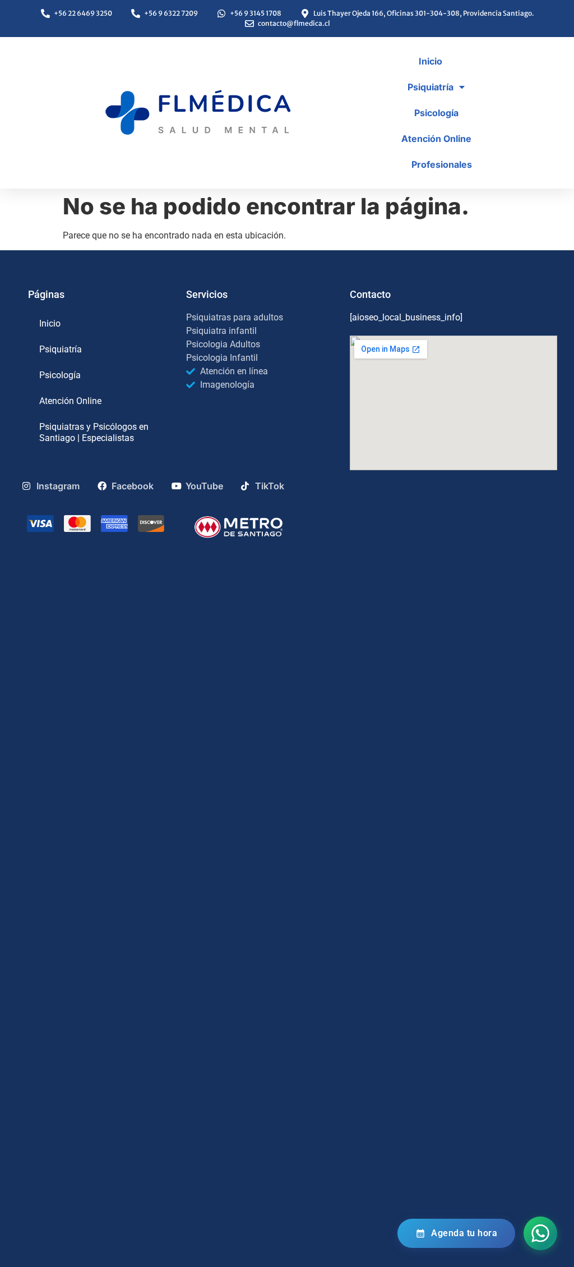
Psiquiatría (430, 87)
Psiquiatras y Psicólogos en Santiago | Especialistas (94, 432)
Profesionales (441, 164)
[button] (540, 1233)
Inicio (430, 61)
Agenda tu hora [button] (464, 1233)
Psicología (436, 112)
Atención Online (436, 138)
